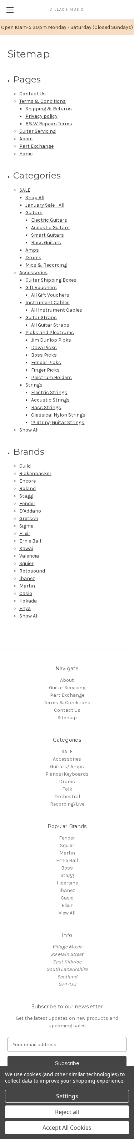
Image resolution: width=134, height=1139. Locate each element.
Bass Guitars (46, 243)
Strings (34, 385)
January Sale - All (44, 205)
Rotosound (32, 571)
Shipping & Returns (48, 109)
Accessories (33, 272)
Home (26, 154)
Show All (29, 430)
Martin (27, 586)
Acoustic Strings (50, 400)
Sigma (26, 526)
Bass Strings (46, 407)
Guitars (34, 213)
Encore (27, 481)
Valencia (29, 556)
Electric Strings (49, 392)
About (26, 139)
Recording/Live (67, 804)
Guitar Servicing (37, 131)
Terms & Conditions (42, 101)
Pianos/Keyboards (67, 774)
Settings (67, 1096)
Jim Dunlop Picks (51, 340)
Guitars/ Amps (67, 766)
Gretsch (28, 518)
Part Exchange (36, 146)
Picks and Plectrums (49, 332)
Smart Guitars (47, 235)
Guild (25, 466)
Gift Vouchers (41, 287)
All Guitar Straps (50, 325)
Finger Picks (45, 370)
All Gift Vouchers (50, 295)
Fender (27, 503)
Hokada (28, 601)
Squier (26, 563)
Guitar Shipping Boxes (50, 280)
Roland (27, 488)
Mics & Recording (46, 265)
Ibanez (27, 578)
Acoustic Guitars (50, 228)
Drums (33, 257)
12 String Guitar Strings (57, 422)
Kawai (26, 548)
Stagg (26, 496)
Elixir (24, 533)
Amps (32, 250)
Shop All (34, 198)
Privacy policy (41, 116)
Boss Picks (44, 355)
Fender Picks (46, 362)
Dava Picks (44, 347)
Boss (67, 868)
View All (67, 913)
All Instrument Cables (56, 310)
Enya (25, 608)
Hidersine (67, 883)
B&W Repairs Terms (48, 124)
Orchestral (67, 796)
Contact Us (32, 94)
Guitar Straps (41, 317)
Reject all (67, 1112)
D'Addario (30, 511)
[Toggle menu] (10, 10)
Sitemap (67, 718)
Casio (25, 593)
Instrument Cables (47, 302)
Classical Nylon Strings (58, 415)
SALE (24, 190)
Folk (67, 789)
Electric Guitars (49, 220)
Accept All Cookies (67, 1128)
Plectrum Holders (51, 377)
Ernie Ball (30, 541)
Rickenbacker (35, 473)
